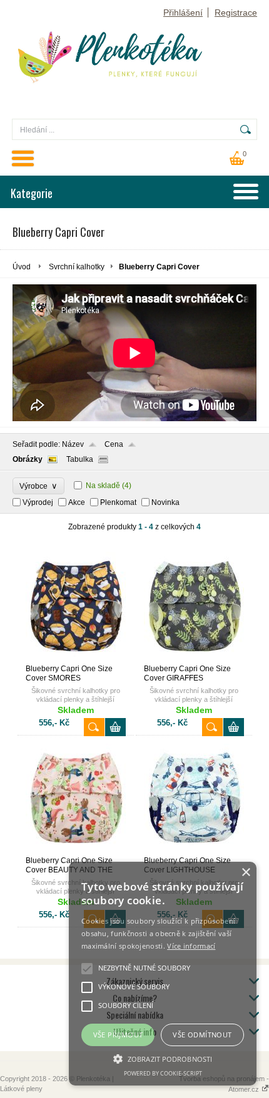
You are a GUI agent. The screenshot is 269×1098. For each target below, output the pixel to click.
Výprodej (38, 502)
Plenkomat (118, 502)
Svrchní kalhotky (76, 266)
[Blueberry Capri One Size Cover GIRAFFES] (194, 658)
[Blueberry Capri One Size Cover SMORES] (76, 658)
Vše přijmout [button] (118, 1034)
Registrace (236, 12)
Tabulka (79, 459)
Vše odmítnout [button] (202, 1034)
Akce (76, 502)
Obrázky (28, 459)
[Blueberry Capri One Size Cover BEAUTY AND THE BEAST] (76, 850)
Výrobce (38, 486)
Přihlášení (183, 12)
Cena (113, 444)
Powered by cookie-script (163, 1073)
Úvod (22, 266)
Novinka (165, 502)
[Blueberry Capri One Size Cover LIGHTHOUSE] (194, 850)
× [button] (245, 872)
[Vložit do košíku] (115, 727)
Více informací (191, 946)
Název (73, 444)
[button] (162, 1058)
